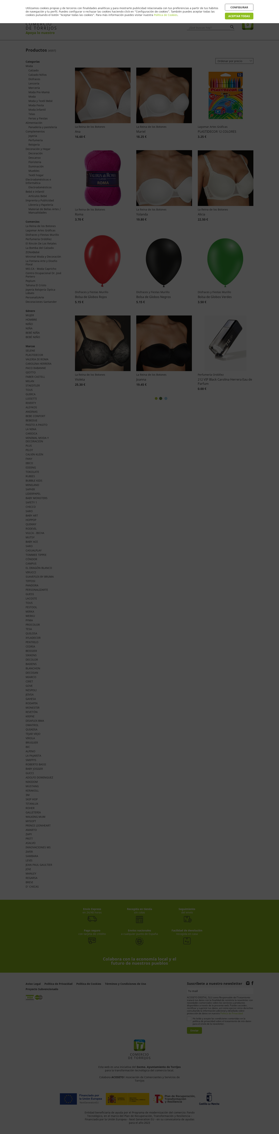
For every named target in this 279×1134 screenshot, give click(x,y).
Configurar (239, 7)
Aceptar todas (239, 16)
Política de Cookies (165, 15)
